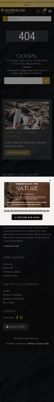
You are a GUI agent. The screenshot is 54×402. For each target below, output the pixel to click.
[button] (50, 180)
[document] (27, 201)
